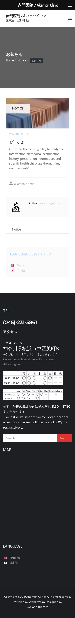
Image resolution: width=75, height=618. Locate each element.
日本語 (21, 270)
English (21, 265)
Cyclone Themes (37, 606)
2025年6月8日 (18, 134)
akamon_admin (24, 184)
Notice (22, 60)
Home (10, 60)
